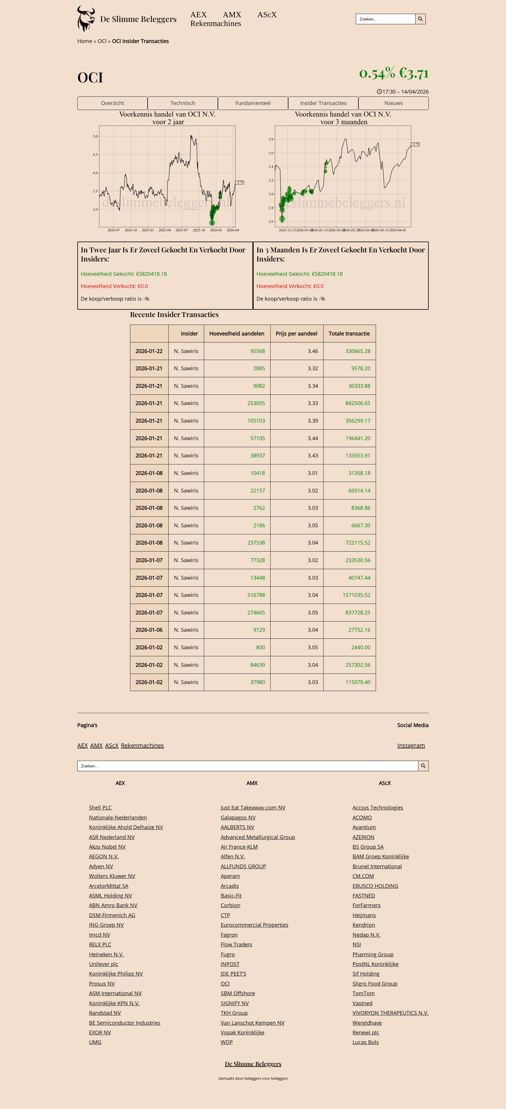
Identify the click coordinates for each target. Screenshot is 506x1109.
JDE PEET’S (233, 973)
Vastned (362, 1003)
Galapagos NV (238, 817)
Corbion (230, 905)
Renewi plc (366, 1032)
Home (84, 40)
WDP (227, 1042)
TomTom (364, 993)
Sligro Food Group (375, 983)
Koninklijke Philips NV (116, 973)
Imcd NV (99, 934)
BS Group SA (368, 846)
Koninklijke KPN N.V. (114, 1003)
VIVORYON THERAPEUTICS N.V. (391, 1012)
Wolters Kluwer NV (112, 875)
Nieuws (393, 102)
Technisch (182, 102)
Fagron (229, 934)
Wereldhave (367, 1022)
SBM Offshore (238, 993)
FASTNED (364, 895)
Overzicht (112, 102)
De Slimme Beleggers (138, 18)
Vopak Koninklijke (242, 1032)
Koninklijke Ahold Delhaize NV (126, 827)
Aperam (230, 875)
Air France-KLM (239, 846)
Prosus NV (102, 983)
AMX (232, 14)
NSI (357, 944)
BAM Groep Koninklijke (381, 856)
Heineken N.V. (106, 954)
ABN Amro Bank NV (113, 905)
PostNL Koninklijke (376, 963)
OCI (102, 40)
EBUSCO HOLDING (375, 885)
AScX (267, 14)
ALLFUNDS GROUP (243, 866)
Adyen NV (101, 866)
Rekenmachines (215, 23)
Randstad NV (105, 1012)
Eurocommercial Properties (254, 924)
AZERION (364, 837)
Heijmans (364, 915)
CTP (225, 915)
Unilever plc (103, 963)
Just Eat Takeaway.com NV (253, 807)
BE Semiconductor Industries (124, 1022)
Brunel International (377, 866)
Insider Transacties (323, 102)
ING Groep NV (106, 924)
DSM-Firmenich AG (112, 915)
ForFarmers (367, 905)
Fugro (228, 954)
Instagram (411, 745)
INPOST (230, 963)
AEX (198, 14)
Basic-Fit (231, 895)
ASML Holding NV (110, 895)
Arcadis (230, 885)
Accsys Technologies (378, 807)
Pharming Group (373, 954)
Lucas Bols (366, 1042)
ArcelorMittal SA (108, 885)
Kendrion (364, 924)
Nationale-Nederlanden (118, 817)
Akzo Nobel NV (107, 846)
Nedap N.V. (367, 934)
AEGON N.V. (104, 856)
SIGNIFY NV (235, 1003)
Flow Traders (236, 944)
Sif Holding (366, 973)
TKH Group (234, 1012)
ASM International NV (115, 993)
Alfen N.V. (233, 856)
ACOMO (362, 817)
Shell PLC (100, 807)
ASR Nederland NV (112, 837)
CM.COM (363, 875)
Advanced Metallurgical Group (258, 837)
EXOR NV (100, 1032)
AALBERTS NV (237, 827)
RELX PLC (100, 944)
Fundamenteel (253, 102)
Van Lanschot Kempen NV (253, 1022)
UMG (95, 1042)
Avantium (364, 827)
